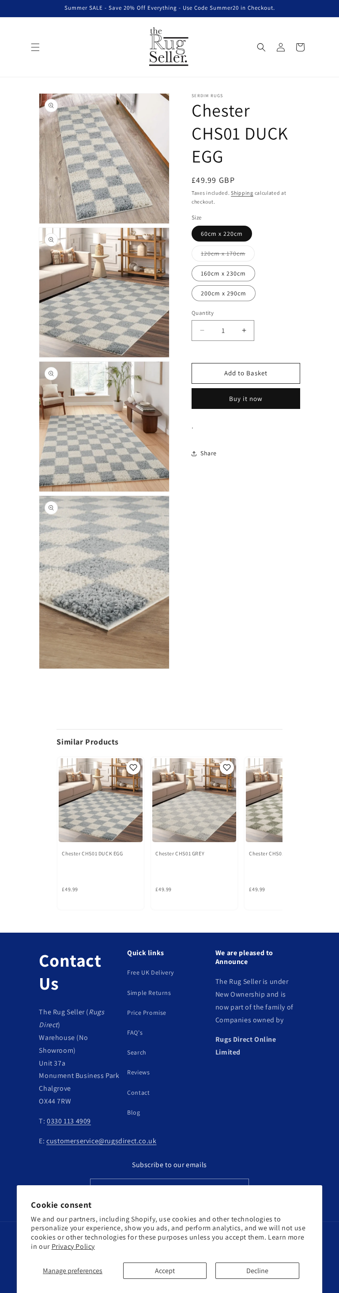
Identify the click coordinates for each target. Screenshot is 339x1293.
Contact (138, 1092)
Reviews (138, 1072)
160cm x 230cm (223, 273)
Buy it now (246, 398)
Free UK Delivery (150, 972)
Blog (133, 1112)
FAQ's (135, 1032)
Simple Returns (149, 993)
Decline (257, 1270)
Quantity (203, 313)
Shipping (242, 192)
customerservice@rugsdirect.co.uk (101, 1141)
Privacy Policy (73, 1246)
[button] (35, 47)
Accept (165, 1270)
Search (137, 1052)
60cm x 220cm (222, 234)
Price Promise (146, 1013)
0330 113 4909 (69, 1121)
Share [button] (208, 453)
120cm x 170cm (228, 255)
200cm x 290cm (223, 293)
